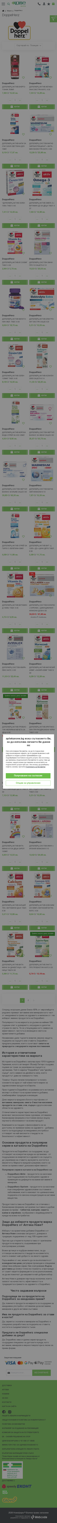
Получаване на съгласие (28, 776)
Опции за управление (28, 783)
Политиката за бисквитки (35, 767)
